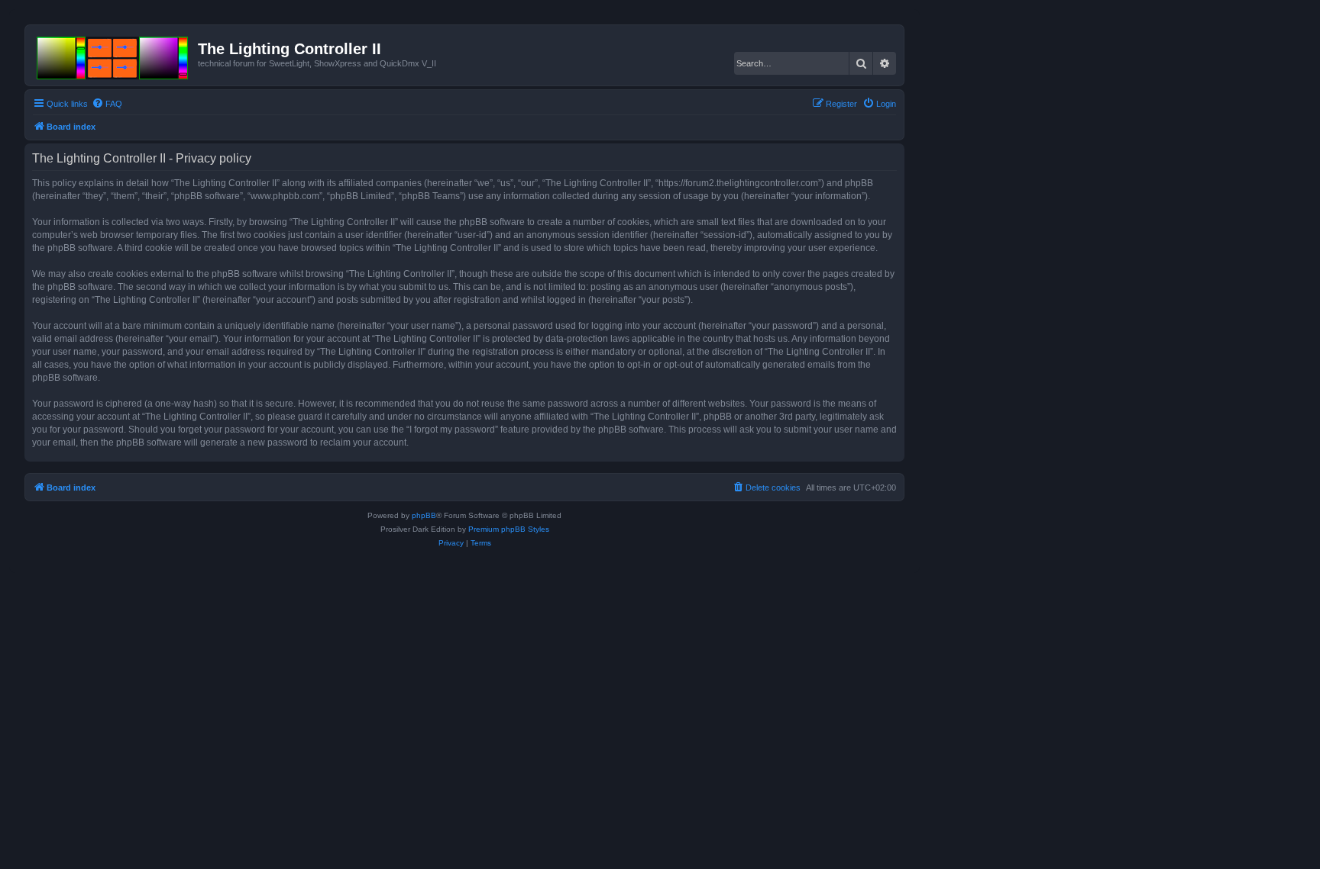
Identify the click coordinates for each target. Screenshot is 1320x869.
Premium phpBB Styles (508, 529)
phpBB (424, 515)
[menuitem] (107, 104)
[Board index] (113, 55)
